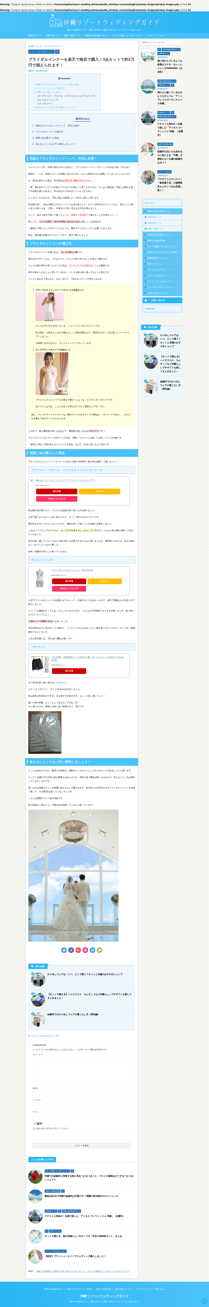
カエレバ (46, 485)
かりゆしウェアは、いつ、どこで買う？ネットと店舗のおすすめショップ (85, 974)
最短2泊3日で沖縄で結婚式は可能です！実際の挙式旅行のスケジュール (81, 1196)
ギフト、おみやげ (155, 275)
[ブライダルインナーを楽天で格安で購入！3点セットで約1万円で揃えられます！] (92, 950)
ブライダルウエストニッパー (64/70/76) (72, 570)
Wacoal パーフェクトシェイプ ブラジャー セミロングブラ (65, 480)
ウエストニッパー (48, 99)
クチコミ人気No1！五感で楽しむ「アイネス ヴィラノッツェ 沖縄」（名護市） (85, 1216)
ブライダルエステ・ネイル (159, 287)
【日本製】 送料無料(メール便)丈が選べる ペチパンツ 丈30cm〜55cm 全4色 (87, 658)
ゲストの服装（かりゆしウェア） (128, 35)
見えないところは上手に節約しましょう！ (55, 107)
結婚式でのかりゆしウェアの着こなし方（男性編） (73, 1014)
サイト (36, 1112)
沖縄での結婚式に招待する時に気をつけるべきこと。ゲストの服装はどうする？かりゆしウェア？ (83, 1271)
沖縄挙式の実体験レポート (96, 35)
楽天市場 (57, 491)
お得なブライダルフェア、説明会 (162, 252)
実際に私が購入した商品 (47, 92)
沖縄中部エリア (53, 35)
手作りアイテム (154, 264)
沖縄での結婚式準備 (156, 240)
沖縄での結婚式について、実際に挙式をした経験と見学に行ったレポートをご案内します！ (104, 1301)
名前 (35, 1088)
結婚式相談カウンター (157, 258)
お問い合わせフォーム (157, 293)
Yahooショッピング (57, 498)
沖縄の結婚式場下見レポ (158, 211)
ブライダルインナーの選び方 (49, 88)
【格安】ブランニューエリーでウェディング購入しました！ (75, 1256)
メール (36, 1100)
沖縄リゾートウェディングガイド (104, 1296)
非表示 (86, 118)
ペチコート (45, 103)
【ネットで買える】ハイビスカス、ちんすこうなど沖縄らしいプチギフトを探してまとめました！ (170, 364)
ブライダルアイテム (156, 269)
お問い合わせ (160, 1289)
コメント (37, 1054)
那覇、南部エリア (72, 35)
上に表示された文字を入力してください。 (51, 1128)
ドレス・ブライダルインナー (43, 1035)
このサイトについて (156, 35)
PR (57, 1035)
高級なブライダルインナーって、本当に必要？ (57, 84)
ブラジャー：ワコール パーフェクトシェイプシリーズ (66, 96)
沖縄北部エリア (34, 35)
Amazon (100, 491)
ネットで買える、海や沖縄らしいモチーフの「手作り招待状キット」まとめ (83, 1236)
